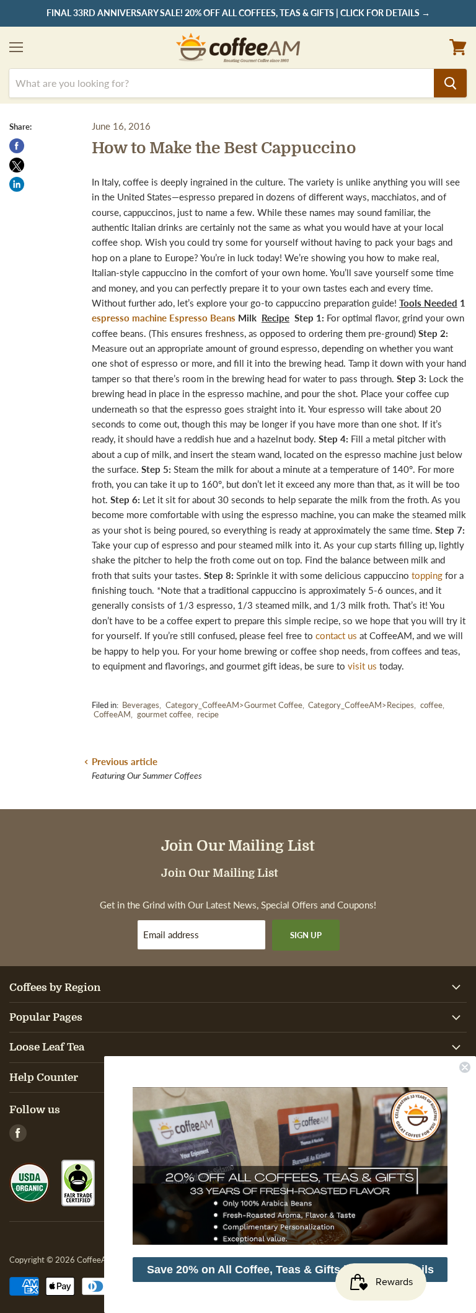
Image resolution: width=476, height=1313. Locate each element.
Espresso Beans (202, 317)
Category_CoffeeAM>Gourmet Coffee (233, 705)
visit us (362, 665)
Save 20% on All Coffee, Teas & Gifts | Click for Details (290, 1269)
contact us (336, 635)
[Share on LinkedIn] (16, 184)
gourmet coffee (164, 714)
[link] (290, 1166)
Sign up (306, 935)
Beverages (140, 705)
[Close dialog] (465, 1067)
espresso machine (129, 317)
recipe (208, 714)
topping (427, 575)
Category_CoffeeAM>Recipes (361, 705)
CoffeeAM (112, 714)
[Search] (450, 83)
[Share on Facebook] (16, 145)
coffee (431, 705)
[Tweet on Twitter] (16, 165)
